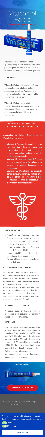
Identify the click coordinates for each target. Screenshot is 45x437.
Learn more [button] (38, 419)
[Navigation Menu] (41, 3)
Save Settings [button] (22, 432)
